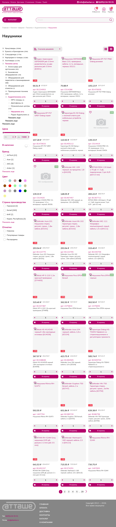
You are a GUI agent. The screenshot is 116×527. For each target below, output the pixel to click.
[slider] (3, 132)
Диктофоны (17, 103)
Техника (11, 63)
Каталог (43, 519)
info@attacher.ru (86, 2)
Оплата (13, 2)
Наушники (17, 111)
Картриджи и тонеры (16, 57)
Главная (5, 28)
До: (19, 137)
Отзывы (38, 2)
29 (82, 491)
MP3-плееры (17, 100)
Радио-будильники (20, 114)
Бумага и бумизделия (16, 51)
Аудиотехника (16, 97)
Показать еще (14, 117)
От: (6, 137)
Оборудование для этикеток (14, 87)
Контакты (5, 2)
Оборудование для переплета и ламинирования (17, 80)
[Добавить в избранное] (35, 58)
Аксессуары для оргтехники (13, 67)
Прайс (44, 2)
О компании (29, 2)
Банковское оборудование (13, 73)
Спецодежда (13, 54)
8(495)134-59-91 (106, 2)
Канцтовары (13, 48)
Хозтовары (12, 60)
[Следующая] (86, 491)
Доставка (20, 2)
